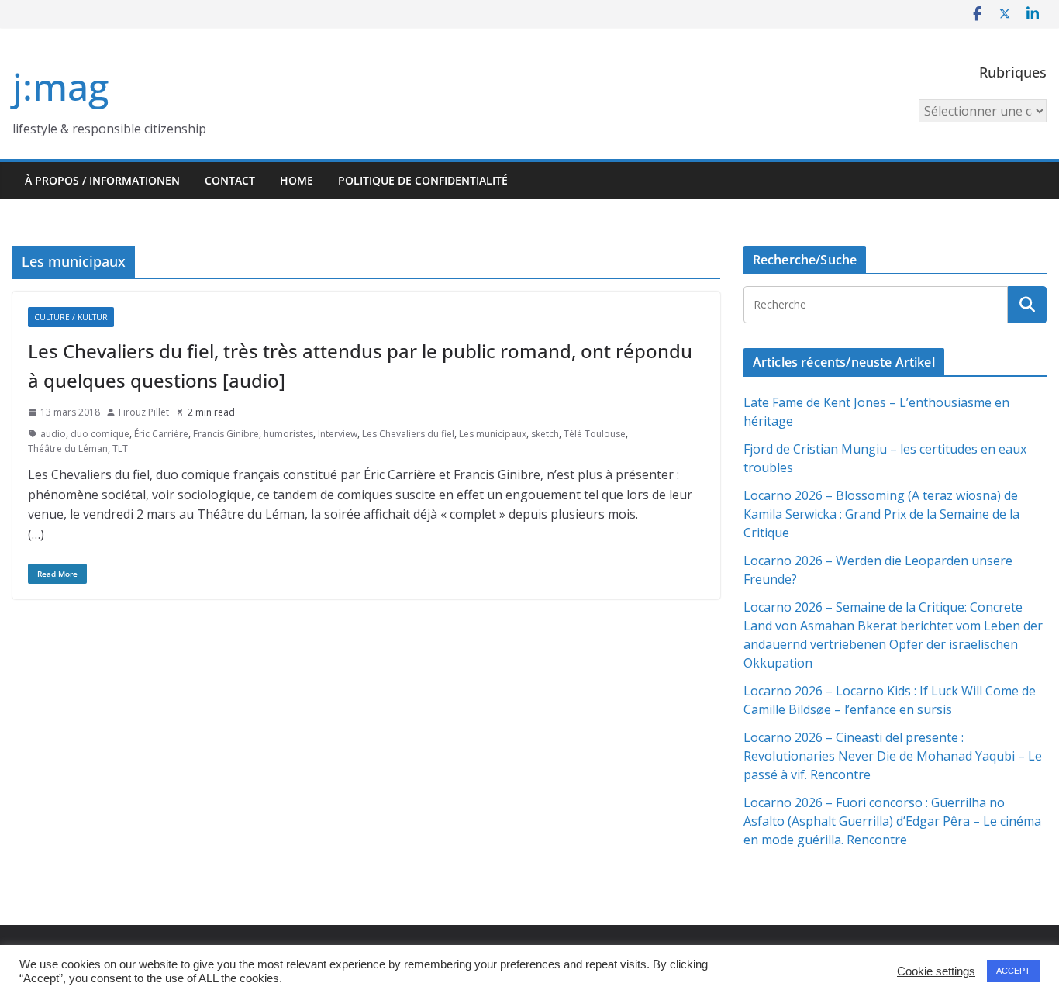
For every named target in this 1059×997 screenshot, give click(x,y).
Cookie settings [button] (936, 971)
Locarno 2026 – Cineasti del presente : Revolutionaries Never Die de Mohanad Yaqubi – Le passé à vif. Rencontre (892, 756)
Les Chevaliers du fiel (408, 433)
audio (53, 433)
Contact (230, 180)
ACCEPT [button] (1013, 970)
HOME (296, 180)
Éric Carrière (161, 433)
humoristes (288, 433)
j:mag (60, 86)
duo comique (100, 433)
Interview (337, 433)
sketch (545, 433)
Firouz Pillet (144, 412)
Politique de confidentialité (423, 180)
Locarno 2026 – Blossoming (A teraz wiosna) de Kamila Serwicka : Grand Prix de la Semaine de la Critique (881, 514)
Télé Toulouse (595, 433)
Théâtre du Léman (68, 448)
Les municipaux (492, 433)
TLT (120, 448)
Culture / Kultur (71, 317)
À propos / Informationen (102, 180)
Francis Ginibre (226, 433)
